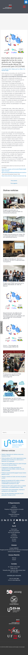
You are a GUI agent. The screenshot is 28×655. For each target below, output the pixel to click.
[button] (26, 2)
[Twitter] (11, 520)
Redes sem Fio (15, 69)
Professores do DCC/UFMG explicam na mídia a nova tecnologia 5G (12, 375)
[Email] (25, 520)
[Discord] (20, 520)
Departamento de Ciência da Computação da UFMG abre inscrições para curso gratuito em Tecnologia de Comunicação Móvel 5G (14, 315)
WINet (21, 69)
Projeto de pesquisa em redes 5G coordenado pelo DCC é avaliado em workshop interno (14, 236)
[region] (14, 442)
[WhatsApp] (2, 520)
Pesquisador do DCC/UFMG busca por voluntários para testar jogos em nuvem (14, 399)
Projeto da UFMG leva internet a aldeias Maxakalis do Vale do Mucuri (13, 284)
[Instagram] (8, 520)
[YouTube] (17, 520)
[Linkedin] (5, 520)
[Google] (23, 520)
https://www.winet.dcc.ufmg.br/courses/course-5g (14, 175)
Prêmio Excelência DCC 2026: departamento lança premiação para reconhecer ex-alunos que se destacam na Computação (14, 460)
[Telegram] (14, 523)
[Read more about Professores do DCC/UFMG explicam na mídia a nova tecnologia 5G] (14, 361)
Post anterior (14, 180)
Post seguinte (14, 183)
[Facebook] (14, 520)
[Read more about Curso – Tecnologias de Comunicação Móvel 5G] (14, 332)
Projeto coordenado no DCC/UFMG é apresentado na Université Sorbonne (12, 211)
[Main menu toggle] (24, 6)
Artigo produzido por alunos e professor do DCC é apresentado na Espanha (14, 260)
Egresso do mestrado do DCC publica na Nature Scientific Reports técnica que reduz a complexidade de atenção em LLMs (13, 482)
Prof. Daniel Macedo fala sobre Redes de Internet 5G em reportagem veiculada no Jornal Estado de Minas (13, 410)
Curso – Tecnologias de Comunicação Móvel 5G (10, 346)
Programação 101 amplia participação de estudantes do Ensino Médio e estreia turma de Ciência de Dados (13, 469)
